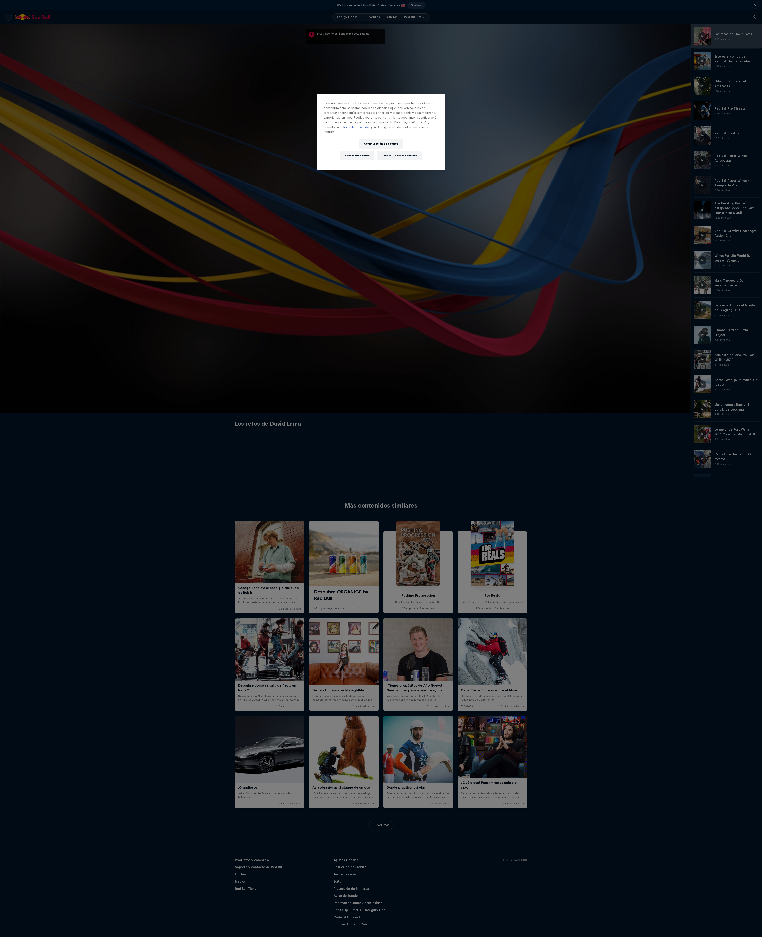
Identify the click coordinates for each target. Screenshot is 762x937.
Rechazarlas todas (357, 155)
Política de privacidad (355, 127)
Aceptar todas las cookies (399, 155)
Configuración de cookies (381, 143)
